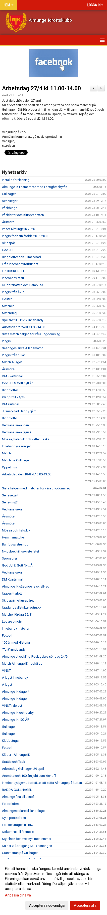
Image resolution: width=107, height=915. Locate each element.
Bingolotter (10, 390)
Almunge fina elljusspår (19, 797)
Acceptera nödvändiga (47, 905)
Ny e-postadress (14, 818)
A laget (7, 684)
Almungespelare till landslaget (24, 811)
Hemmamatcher (13, 537)
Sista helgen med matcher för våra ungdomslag (36, 488)
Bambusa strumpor (16, 544)
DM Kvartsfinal (12, 376)
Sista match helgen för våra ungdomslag (31, 334)
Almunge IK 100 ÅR (15, 719)
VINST (6, 670)
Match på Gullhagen (16, 460)
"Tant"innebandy (13, 649)
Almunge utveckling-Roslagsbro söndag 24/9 (34, 656)
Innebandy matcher (15, 628)
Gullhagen (9, 194)
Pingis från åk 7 (13, 292)
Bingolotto (9, 418)
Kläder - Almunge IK (16, 755)
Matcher (8, 306)
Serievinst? (10, 502)
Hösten (7, 299)
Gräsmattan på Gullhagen (20, 853)
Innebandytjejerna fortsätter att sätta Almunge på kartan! (42, 783)
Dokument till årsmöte (18, 832)
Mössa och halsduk (16, 530)
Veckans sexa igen (15, 425)
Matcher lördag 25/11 (17, 614)
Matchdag (9, 313)
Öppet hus (9, 467)
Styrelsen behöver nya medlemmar (26, 839)
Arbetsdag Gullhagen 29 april (23, 769)
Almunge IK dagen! (15, 691)
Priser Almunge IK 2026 (18, 229)
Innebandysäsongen (16, 446)
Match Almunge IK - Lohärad (22, 663)
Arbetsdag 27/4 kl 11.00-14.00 (41, 88)
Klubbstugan (11, 741)
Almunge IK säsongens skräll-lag (25, 586)
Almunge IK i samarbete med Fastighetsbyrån (34, 187)
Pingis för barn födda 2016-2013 (25, 236)
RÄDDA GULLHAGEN (17, 790)
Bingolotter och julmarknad (21, 257)
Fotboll (7, 635)
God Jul (7, 250)
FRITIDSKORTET (13, 271)
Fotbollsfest (11, 804)
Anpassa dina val (18, 895)
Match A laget (12, 362)
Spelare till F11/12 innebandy (22, 320)
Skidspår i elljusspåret (18, 600)
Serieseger (9, 201)
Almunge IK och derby (18, 712)
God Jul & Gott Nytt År (18, 565)
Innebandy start (13, 278)
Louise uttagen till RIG (17, 825)
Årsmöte (8, 222)
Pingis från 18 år (13, 355)
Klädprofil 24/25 (13, 397)
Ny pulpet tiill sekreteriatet (20, 551)
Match (6, 453)
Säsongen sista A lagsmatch (22, 348)
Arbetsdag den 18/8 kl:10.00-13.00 (26, 474)
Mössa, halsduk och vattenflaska (26, 439)
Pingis (6, 341)
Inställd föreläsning (16, 180)
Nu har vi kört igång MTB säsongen (27, 846)
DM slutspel (10, 404)
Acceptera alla (85, 905)
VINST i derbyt (12, 705)
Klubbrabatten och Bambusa (22, 285)
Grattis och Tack (13, 762)
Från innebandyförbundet (20, 264)
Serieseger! (10, 495)
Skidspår (8, 243)
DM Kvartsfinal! (12, 579)
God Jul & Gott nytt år (17, 383)
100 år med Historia (16, 642)
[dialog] (53, 887)
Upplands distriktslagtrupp (21, 607)
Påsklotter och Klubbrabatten (23, 215)
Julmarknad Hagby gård (19, 411)
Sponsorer (9, 558)
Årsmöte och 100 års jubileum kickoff (29, 776)
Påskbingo (9, 208)
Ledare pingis (12, 621)
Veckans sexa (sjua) (16, 432)
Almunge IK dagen (15, 698)
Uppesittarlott (12, 593)
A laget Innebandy (15, 677)
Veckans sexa (12, 509)
